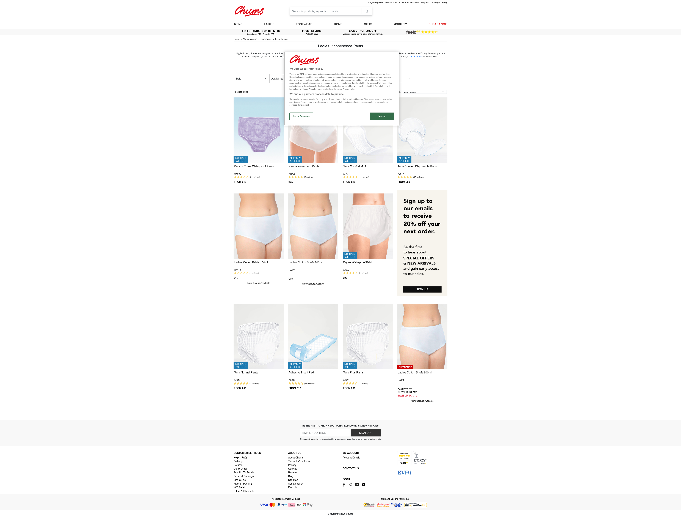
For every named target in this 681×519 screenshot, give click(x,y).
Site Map (293, 480)
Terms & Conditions (299, 461)
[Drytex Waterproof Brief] (368, 225)
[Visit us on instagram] (350, 484)
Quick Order (240, 468)
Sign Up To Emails (244, 472)
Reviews (293, 472)
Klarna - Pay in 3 (243, 483)
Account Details (351, 457)
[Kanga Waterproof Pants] (313, 129)
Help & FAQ (240, 457)
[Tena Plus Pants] (368, 336)
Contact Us (351, 468)
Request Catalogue (244, 476)
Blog (290, 476)
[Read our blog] (363, 484)
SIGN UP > (366, 433)
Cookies (292, 468)
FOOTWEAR (304, 24)
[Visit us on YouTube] (357, 484)
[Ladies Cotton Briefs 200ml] (313, 225)
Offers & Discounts (244, 491)
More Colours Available (258, 282)
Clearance (437, 24)
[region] (341, 88)
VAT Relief (239, 487)
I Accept (382, 116)
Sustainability (295, 483)
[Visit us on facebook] (345, 484)
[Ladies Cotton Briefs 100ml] (259, 225)
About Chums (295, 457)
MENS (238, 24)
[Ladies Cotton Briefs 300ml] (422, 336)
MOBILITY (400, 24)
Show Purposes (301, 116)
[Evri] (404, 472)
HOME (338, 24)
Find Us (292, 487)
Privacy (292, 465)
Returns (238, 465)
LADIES (269, 24)
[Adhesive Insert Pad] (313, 336)
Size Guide (240, 480)
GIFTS (368, 24)
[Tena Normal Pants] (259, 336)
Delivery (238, 461)
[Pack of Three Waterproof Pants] (259, 129)
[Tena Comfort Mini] (368, 129)
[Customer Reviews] (422, 32)
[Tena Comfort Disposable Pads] (422, 129)
